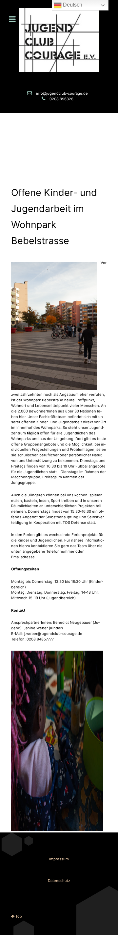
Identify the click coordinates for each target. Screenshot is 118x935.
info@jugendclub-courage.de (62, 93)
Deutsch (72, 5)
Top (18, 916)
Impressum (59, 859)
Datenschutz (59, 880)
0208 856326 (61, 99)
